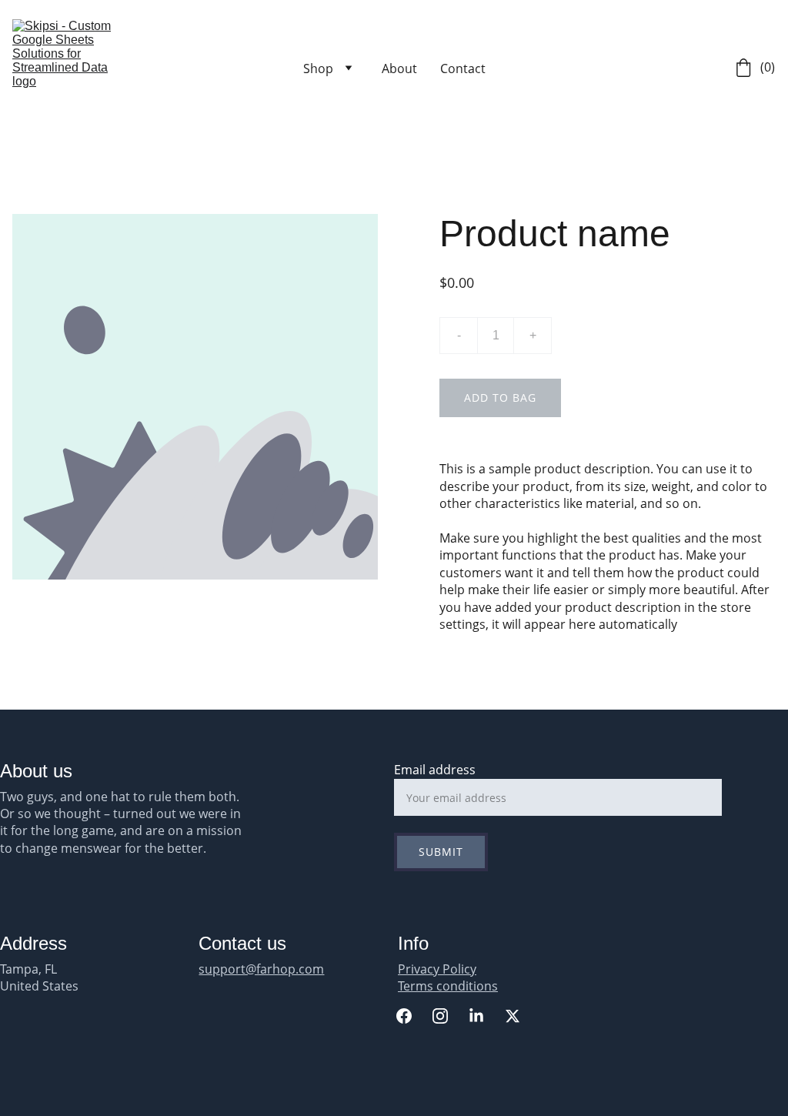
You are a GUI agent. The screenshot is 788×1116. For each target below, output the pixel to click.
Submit (441, 851)
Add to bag (500, 397)
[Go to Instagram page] (447, 1016)
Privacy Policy (437, 969)
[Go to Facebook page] (411, 1016)
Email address (435, 769)
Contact (463, 68)
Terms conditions (448, 985)
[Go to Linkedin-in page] (484, 1016)
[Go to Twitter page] (512, 1016)
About (399, 68)
